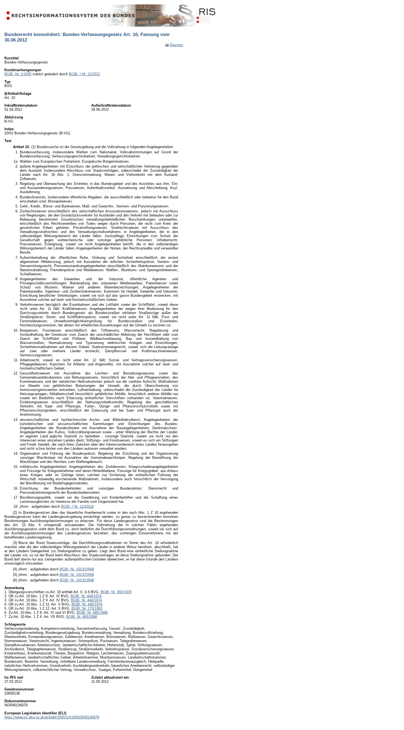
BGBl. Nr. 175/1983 (86, 608)
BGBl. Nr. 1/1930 (17, 74)
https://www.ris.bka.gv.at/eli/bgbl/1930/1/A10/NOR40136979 (51, 717)
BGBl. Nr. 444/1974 (86, 596)
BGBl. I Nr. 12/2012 (84, 74)
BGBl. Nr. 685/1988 (92, 612)
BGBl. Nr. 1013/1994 (76, 569)
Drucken (176, 45)
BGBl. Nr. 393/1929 (116, 592)
